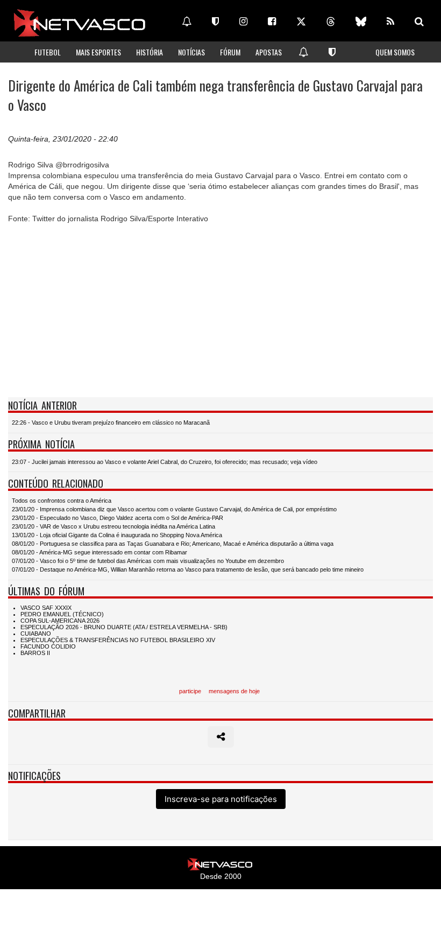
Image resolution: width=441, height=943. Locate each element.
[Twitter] (301, 21)
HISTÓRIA (149, 52)
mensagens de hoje (234, 691)
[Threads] (330, 21)
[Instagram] (243, 21)
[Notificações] (187, 21)
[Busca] (419, 21)
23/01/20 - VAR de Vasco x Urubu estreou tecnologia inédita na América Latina (113, 526)
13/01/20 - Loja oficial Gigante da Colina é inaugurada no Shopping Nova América (117, 535)
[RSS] (390, 21)
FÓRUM (230, 52)
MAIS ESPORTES (98, 52)
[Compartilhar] (221, 737)
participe (190, 691)
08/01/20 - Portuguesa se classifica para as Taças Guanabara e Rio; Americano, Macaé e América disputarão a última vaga (172, 543)
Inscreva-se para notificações (221, 799)
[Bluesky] (360, 21)
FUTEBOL (47, 52)
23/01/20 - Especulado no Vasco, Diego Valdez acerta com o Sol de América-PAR (117, 518)
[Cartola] (215, 21)
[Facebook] (272, 21)
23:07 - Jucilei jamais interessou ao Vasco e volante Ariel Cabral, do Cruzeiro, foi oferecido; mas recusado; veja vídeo (164, 462)
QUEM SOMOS (395, 52)
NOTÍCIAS (191, 52)
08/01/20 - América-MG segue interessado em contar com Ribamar (99, 552)
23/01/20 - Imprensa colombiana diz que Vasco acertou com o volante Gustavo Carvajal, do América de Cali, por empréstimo (174, 509)
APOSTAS (268, 52)
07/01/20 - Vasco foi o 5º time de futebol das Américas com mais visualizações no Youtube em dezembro (148, 561)
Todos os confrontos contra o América (61, 500)
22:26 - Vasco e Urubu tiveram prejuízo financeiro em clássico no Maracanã (111, 422)
